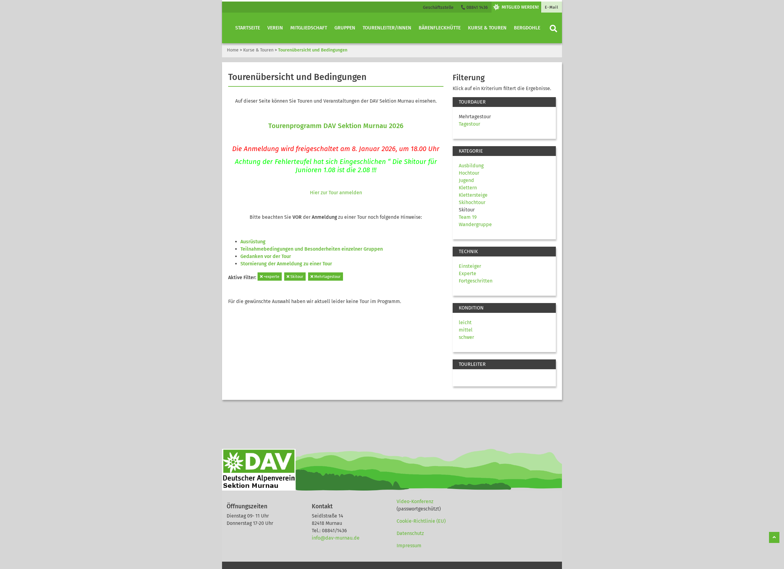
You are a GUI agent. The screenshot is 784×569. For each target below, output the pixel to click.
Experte (467, 273)
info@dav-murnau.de (336, 538)
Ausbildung (471, 166)
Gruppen (344, 28)
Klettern (468, 188)
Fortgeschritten (475, 281)
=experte (271, 276)
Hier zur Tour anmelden (336, 192)
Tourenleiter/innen (387, 28)
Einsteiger (470, 266)
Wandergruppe (475, 224)
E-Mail (551, 7)
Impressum (409, 545)
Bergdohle (527, 28)
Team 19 (468, 217)
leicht (465, 322)
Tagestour (469, 124)
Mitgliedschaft (308, 28)
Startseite (247, 28)
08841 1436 (476, 7)
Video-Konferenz (415, 501)
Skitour (296, 276)
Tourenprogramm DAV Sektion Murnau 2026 (335, 126)
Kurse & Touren (487, 28)
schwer (466, 337)
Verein (275, 28)
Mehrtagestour (327, 276)
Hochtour (469, 173)
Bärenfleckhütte (440, 28)
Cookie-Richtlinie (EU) (421, 521)
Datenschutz (410, 533)
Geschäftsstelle (438, 7)
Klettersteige (473, 195)
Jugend (466, 180)
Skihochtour (472, 202)
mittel (466, 330)
